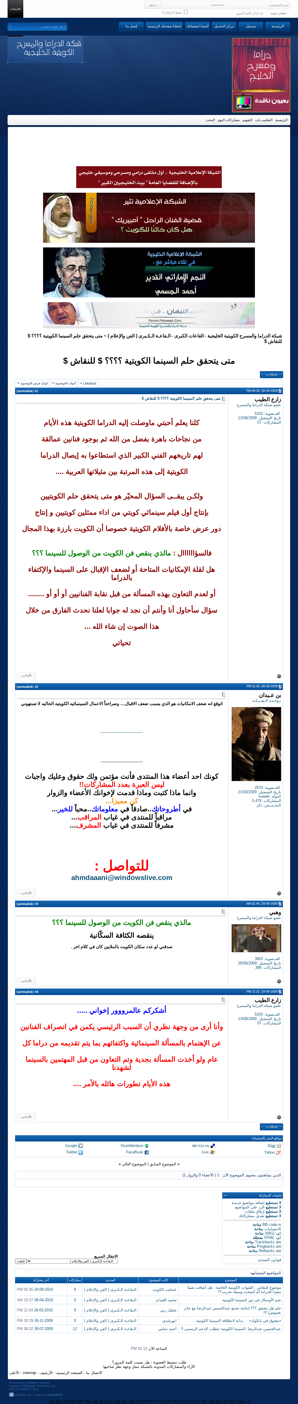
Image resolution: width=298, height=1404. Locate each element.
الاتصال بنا (94, 1373)
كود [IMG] (273, 1233)
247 (233, 1402)
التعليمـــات (263, 120)
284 (102, 1402)
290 (66, 1402)
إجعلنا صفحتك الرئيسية (164, 26)
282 (117, 1402)
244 (240, 1402)
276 (160, 1402)
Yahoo (269, 1152)
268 (219, 1402)
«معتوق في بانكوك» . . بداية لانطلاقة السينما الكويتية (238, 1320)
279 (139, 1402)
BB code (269, 1224)
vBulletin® (32, 1382)
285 (95, 1402)
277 (153, 1402)
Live (205, 1152)
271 (197, 1402)
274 (175, 1402)
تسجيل (251, 26)
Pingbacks (266, 1246)
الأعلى (14, 1373)
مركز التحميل (224, 26)
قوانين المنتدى (269, 1260)
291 (59, 1402)
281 (124, 1402)
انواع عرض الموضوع (34, 383)
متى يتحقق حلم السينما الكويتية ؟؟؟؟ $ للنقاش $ (149, 360)
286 (88, 1402)
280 (131, 1402)
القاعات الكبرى (189, 335)
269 (211, 1402)
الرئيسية (278, 26)
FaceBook (134, 1152)
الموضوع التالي (134, 1164)
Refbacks (267, 1251)
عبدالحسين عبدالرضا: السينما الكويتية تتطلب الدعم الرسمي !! (231, 1329)
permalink (25, 391)
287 (80, 1402)
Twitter (71, 1152)
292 (51, 1402)
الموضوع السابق (163, 1164)
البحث (210, 120)
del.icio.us (200, 1145)
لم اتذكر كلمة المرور (249, 13)
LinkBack (89, 383)
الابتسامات (272, 1229)
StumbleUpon (131, 1145)
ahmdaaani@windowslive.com (121, 877)
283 (110, 1402)
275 (168, 1402)
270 (204, 1402)
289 (73, 1402)
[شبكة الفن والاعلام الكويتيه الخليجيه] (149, 241)
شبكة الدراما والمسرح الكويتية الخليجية (244, 335)
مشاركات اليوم (229, 120)
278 (146, 1402)
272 (190, 1402)
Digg (271, 1145)
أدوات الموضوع (66, 383)
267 (226, 1402)
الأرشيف (46, 1373)
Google (71, 1145)
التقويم (247, 120)
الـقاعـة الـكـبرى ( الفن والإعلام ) (139, 335)
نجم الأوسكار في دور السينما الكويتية (251, 1300)
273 (182, 1402)
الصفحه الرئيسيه (69, 1373)
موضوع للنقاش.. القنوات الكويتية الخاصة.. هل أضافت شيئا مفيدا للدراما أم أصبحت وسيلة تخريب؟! (234, 1289)
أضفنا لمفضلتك (197, 26)
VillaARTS (55, 1394)
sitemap (29, 1373)
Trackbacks (265, 1242)
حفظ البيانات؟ (172, 12)
